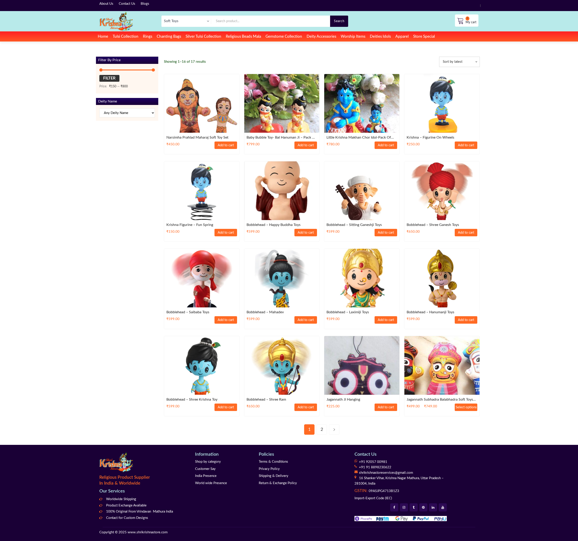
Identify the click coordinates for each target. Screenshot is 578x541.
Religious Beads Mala (243, 36)
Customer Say (205, 469)
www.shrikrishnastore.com (148, 532)
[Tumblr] (414, 507)
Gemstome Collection (284, 36)
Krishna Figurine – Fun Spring (189, 225)
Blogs (145, 3)
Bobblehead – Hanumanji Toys (430, 312)
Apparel (402, 36)
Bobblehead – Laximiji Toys (347, 312)
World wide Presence (211, 483)
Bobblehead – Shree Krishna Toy (191, 399)
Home (103, 36)
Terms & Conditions (273, 461)
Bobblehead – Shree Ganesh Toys (433, 225)
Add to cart (226, 145)
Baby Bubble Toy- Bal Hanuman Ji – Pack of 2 (281, 138)
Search (339, 21)
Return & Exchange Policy (278, 483)
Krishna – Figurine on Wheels (430, 137)
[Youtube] (443, 507)
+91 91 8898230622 (375, 467)
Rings (147, 36)
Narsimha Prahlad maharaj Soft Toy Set (197, 137)
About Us (106, 3)
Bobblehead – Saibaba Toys (187, 312)
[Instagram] (404, 507)
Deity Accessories (321, 36)
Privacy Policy (269, 469)
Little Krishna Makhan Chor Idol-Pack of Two (358, 138)
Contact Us (127, 3)
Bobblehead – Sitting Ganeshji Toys (354, 225)
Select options (466, 407)
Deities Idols (380, 36)
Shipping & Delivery (273, 476)
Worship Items (353, 36)
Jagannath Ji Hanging (343, 399)
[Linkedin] (433, 507)
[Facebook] (394, 507)
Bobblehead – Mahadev (265, 312)
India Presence (206, 476)
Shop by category (208, 461)
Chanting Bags (169, 36)
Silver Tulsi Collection (203, 36)
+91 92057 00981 (373, 462)
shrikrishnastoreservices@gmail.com (386, 472)
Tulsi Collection (125, 36)
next (334, 429)
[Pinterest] (423, 507)
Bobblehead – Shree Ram (266, 399)
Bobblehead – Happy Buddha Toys (274, 225)
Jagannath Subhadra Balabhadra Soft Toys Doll (440, 400)
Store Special (424, 36)
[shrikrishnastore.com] (116, 21)
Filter (109, 78)
